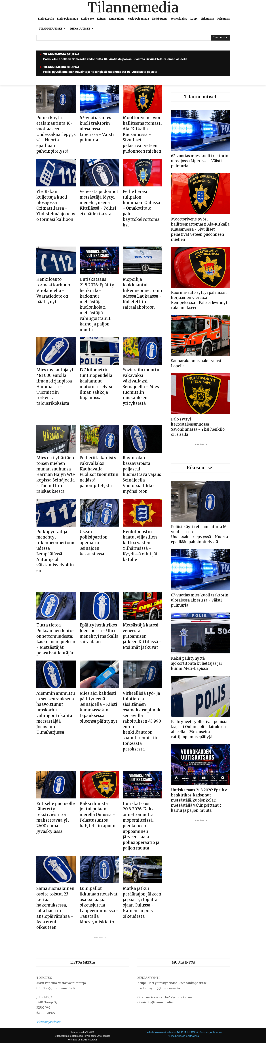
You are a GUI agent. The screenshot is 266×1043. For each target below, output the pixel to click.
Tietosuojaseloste (48, 1022)
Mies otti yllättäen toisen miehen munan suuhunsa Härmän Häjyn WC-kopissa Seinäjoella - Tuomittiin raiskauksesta (55, 474)
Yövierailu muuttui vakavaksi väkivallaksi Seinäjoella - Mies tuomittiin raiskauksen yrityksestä (142, 386)
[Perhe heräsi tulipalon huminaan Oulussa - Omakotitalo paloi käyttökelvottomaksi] (142, 172)
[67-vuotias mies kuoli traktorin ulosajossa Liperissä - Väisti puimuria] (99, 99)
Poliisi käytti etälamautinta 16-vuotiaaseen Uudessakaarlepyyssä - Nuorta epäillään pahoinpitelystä (56, 134)
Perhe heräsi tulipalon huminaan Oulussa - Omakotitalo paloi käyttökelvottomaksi (141, 208)
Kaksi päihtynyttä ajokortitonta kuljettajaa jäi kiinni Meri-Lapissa (196, 663)
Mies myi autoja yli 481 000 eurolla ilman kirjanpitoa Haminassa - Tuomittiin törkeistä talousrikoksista (55, 386)
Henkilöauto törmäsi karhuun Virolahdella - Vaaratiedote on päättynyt (53, 290)
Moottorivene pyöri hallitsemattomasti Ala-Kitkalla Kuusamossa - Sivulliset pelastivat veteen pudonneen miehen (142, 134)
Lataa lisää (98, 937)
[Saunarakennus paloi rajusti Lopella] (200, 335)
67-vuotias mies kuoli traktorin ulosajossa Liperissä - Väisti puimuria (97, 128)
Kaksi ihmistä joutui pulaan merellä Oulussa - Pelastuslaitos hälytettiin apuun (97, 814)
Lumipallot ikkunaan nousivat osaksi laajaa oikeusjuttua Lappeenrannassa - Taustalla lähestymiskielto (99, 905)
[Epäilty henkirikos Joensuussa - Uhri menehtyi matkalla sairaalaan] (99, 606)
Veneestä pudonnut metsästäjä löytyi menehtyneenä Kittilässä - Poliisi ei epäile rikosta (99, 202)
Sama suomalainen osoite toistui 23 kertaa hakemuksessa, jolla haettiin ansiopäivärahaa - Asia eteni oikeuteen (55, 908)
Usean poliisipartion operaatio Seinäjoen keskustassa (93, 542)
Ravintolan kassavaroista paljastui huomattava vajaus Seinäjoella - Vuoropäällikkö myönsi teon (142, 474)
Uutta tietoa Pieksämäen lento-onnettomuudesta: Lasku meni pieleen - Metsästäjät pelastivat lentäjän (55, 639)
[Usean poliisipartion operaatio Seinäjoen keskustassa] (99, 513)
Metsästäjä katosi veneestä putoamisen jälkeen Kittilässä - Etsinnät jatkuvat (142, 636)
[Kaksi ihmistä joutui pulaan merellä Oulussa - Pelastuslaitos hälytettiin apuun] (99, 784)
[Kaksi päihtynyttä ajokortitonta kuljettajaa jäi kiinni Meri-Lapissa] (200, 633)
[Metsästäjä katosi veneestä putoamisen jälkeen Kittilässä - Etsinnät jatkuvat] (142, 606)
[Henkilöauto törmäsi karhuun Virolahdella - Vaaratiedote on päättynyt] (56, 260)
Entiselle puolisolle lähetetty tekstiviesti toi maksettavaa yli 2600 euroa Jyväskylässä (55, 817)
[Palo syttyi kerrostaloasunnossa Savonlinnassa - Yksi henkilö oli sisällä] (200, 393)
